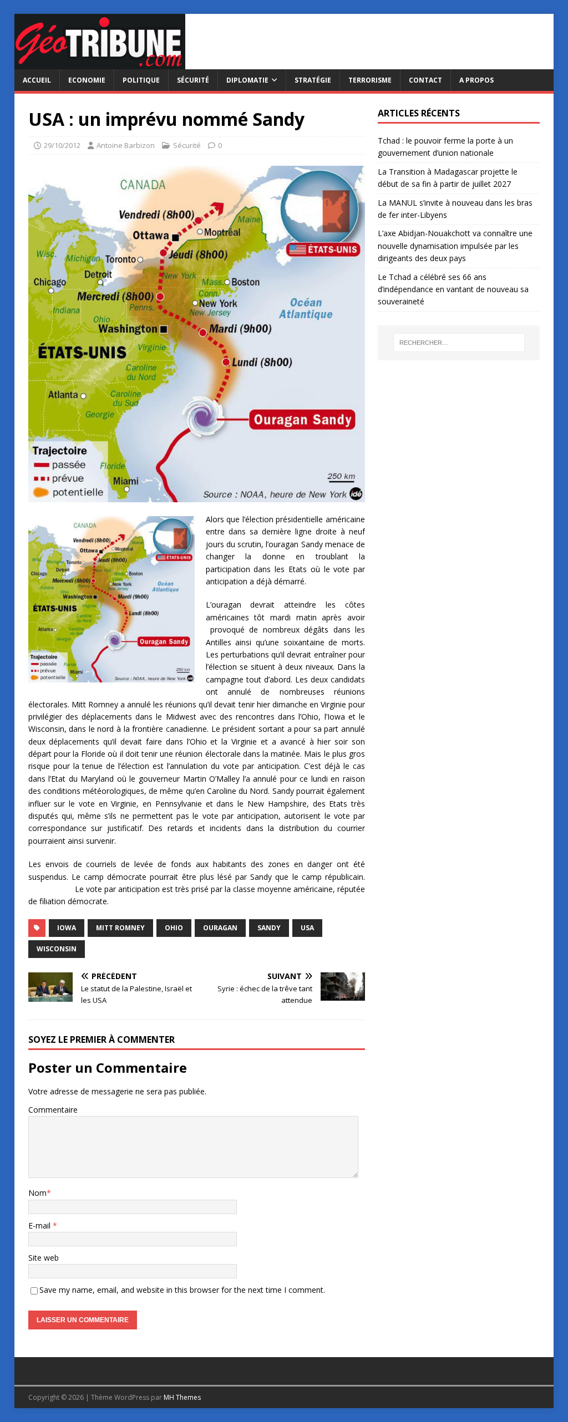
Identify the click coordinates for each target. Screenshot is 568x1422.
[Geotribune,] (99, 63)
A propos (476, 80)
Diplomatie (247, 80)
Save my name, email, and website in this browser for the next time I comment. (182, 1290)
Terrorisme (370, 80)
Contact (425, 80)
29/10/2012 (62, 145)
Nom (37, 1192)
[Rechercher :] (459, 342)
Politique (141, 80)
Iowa (66, 927)
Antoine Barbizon (126, 145)
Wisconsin (57, 949)
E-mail (40, 1225)
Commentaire (53, 1109)
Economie (86, 80)
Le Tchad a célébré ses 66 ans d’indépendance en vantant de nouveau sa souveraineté (453, 289)
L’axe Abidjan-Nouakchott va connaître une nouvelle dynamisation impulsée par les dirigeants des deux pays (455, 245)
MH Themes (182, 1397)
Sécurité (193, 80)
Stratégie (313, 80)
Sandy (269, 927)
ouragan (220, 927)
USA (307, 927)
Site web (43, 1257)
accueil (37, 80)
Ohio (174, 927)
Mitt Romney (120, 927)
